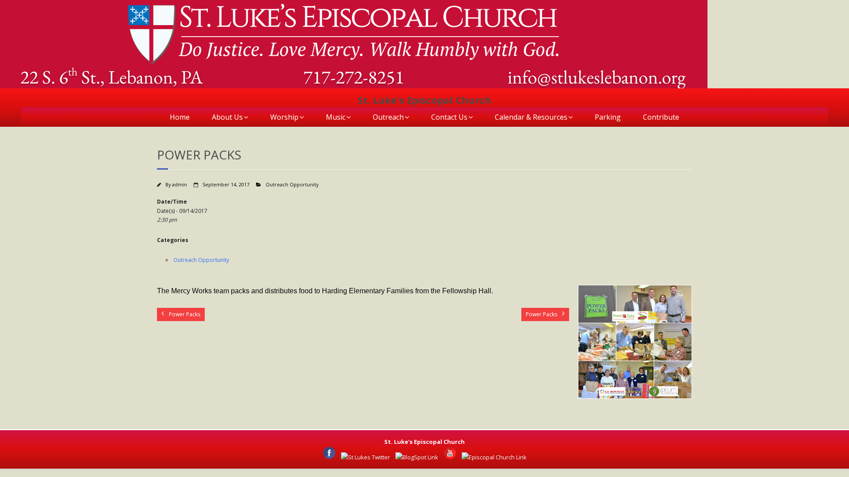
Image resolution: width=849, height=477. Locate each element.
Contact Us (449, 117)
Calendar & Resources (531, 117)
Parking (608, 117)
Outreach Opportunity (292, 184)
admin (179, 184)
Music (335, 117)
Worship (284, 117)
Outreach (388, 117)
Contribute (661, 117)
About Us (227, 117)
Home (180, 117)
